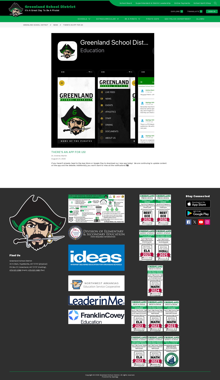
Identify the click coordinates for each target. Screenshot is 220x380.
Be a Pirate (131, 19)
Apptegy (115, 377)
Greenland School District (35, 25)
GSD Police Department (178, 19)
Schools (82, 19)
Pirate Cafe (152, 19)
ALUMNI (200, 19)
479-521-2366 (15, 270)
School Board (126, 3)
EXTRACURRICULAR (106, 19)
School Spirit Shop (202, 3)
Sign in (211, 11)
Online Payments (182, 3)
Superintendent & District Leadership (153, 3)
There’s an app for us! (73, 25)
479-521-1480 (34, 270)
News (55, 25)
